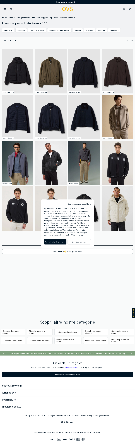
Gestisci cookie (54, 432)
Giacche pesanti (67, 17)
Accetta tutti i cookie (55, 242)
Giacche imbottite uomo (37, 332)
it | (69, 422)
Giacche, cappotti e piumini (45, 17)
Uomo (12, 17)
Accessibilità (40, 432)
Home (4, 17)
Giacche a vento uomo (95, 340)
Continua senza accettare (79, 204)
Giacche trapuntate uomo (65, 340)
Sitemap (97, 432)
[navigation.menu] (4, 9)
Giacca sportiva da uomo (120, 340)
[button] (133, 313)
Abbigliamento (23, 17)
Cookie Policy (70, 432)
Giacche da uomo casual (11, 332)
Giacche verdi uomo (13, 340)
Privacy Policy (84, 432)
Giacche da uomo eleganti (93, 332)
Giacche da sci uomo (68, 332)
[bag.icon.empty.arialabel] (130, 9)
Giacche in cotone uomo (119, 332)
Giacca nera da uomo (40, 340)
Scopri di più (121, 353)
